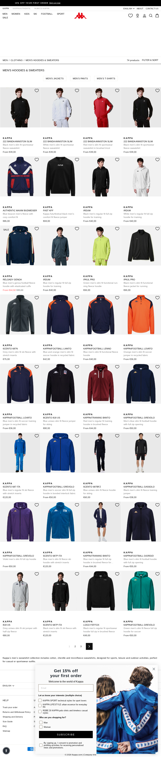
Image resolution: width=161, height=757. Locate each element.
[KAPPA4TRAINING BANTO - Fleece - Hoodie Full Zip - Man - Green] (95, 411)
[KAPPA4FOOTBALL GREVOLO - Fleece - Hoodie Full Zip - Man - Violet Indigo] (5, 549)
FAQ (4, 726)
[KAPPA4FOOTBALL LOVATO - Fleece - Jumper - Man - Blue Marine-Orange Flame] (131, 342)
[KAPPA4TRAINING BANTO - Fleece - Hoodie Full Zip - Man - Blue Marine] (90, 411)
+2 (25, 134)
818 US (20, 626)
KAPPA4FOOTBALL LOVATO (138, 350)
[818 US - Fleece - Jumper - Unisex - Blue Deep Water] (50, 411)
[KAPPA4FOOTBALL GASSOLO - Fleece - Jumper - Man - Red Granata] (136, 480)
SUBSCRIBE (66, 734)
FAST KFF (58, 212)
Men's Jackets (55, 78)
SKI (35, 14)
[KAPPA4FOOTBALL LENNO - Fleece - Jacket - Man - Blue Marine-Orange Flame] (85, 342)
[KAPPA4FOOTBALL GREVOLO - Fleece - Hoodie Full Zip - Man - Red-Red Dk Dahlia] (141, 411)
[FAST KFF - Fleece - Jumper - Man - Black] (45, 204)
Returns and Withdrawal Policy (17, 712)
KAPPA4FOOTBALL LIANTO (59, 350)
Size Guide (8, 722)
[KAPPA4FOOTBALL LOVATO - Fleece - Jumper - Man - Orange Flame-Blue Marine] (126, 342)
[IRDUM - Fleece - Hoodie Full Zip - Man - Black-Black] (85, 204)
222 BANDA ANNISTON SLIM (18, 143)
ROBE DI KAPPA (42, 8)
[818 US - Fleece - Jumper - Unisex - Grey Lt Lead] (55, 411)
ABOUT (140, 9)
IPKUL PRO (100, 281)
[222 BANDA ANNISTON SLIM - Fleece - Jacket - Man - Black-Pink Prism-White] (20, 135)
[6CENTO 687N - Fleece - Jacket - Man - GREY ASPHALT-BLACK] (5, 342)
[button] (6, 750)
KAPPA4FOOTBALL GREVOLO (140, 419)
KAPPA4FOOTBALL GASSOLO (140, 488)
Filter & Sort (150, 60)
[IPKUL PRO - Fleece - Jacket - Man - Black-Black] (90, 273)
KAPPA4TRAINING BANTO (97, 419)
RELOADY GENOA (19, 281)
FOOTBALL (47, 14)
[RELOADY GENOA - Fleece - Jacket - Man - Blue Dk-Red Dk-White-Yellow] (5, 273)
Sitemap (6, 731)
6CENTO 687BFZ (99, 488)
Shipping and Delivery (13, 717)
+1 (105, 410)
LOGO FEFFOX (100, 626)
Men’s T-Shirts (106, 78)
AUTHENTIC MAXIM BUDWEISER (20, 212)
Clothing (17, 60)
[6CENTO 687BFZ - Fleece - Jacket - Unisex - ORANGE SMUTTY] (90, 480)
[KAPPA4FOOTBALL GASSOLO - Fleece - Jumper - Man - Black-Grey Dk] (126, 480)
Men (5, 60)
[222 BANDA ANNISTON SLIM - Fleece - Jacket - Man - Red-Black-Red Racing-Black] (10, 135)
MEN (5, 14)
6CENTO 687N (19, 350)
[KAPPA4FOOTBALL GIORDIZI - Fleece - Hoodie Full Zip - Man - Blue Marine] (126, 549)
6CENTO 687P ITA (57, 557)
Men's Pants (80, 78)
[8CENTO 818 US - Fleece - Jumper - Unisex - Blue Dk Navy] (45, 411)
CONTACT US (152, 9)
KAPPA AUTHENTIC (22, 8)
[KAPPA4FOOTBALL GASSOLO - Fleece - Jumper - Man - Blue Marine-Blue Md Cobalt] (131, 480)
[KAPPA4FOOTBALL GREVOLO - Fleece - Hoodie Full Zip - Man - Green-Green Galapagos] (136, 411)
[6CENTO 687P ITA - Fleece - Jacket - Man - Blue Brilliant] (45, 549)
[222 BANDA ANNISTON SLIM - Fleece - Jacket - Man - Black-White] (5, 135)
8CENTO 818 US (59, 419)
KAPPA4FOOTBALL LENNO (100, 350)
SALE (5, 17)
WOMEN (15, 14)
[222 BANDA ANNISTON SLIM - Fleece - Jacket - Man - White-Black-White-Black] (15, 135)
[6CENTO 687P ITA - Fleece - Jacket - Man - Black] (50, 549)
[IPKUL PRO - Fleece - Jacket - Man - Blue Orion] (95, 273)
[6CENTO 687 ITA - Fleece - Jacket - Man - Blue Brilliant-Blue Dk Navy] (5, 480)
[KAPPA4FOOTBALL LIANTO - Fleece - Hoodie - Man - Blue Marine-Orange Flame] (45, 342)
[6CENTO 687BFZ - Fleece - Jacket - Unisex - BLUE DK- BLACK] (85, 480)
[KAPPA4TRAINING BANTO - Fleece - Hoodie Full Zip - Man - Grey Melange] (100, 411)
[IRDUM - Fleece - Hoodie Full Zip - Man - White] (95, 204)
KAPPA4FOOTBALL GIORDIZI (140, 557)
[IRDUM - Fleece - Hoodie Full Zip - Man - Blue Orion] (90, 204)
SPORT (60, 14)
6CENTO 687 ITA (18, 488)
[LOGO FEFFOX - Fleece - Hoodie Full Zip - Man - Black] (85, 618)
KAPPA (6, 8)
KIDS (26, 14)
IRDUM (97, 212)
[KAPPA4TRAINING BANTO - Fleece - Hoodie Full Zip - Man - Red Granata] (85, 411)
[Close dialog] (154, 669)
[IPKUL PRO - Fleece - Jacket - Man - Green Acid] (85, 273)
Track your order (10, 707)
